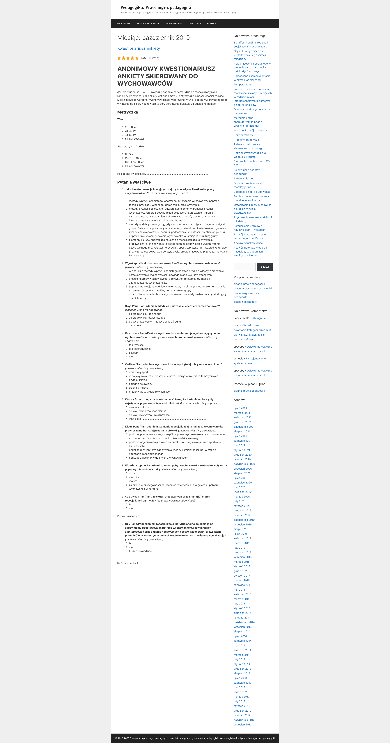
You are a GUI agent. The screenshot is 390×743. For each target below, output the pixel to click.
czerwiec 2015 (242, 584)
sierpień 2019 (242, 529)
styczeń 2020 (242, 505)
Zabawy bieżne (243, 178)
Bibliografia (259, 318)
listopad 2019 (242, 515)
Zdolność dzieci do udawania (252, 191)
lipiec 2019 (240, 533)
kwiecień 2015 (242, 594)
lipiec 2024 (240, 408)
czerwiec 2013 (243, 682)
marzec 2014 (242, 654)
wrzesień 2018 (243, 557)
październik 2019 (244, 519)
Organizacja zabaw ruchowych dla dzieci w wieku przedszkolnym (252, 208)
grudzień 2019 (242, 510)
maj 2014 (239, 645)
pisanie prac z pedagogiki (249, 283)
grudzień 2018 (242, 552)
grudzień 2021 (242, 422)
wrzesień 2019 (243, 524)
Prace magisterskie (130, 563)
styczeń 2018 (242, 566)
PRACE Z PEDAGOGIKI (148, 23)
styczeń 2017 (242, 575)
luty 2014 (239, 659)
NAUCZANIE (194, 23)
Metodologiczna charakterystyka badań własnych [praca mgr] (248, 121)
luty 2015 (239, 603)
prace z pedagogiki (245, 301)
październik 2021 (244, 426)
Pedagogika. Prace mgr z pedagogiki (155, 7)
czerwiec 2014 (243, 640)
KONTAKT (212, 23)
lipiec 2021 (240, 436)
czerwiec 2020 (243, 482)
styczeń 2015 (242, 608)
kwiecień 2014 (242, 650)
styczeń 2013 (242, 705)
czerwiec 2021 (242, 440)
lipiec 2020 (240, 478)
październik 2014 (244, 622)
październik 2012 (244, 719)
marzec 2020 (242, 496)
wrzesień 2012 (243, 724)
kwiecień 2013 (242, 692)
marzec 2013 (242, 696)
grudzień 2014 (242, 612)
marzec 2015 (242, 599)
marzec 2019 (242, 543)
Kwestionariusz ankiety (138, 48)
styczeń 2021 (242, 450)
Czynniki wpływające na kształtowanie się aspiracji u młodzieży (251, 55)
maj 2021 (239, 445)
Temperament (242, 84)
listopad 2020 (242, 459)
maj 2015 (239, 589)
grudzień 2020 (243, 454)
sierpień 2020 (242, 473)
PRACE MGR (124, 23)
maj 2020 (239, 487)
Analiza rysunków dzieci (248, 243)
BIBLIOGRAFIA (174, 23)
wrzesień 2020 (243, 468)
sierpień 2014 (242, 631)
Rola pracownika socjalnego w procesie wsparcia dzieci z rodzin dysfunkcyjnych (252, 67)
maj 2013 (239, 687)
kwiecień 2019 (242, 538)
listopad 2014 (242, 617)
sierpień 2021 (242, 431)
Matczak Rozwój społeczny (250, 130)
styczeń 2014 (242, 664)
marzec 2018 (242, 561)
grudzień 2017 (242, 571)
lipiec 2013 (240, 678)
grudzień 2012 (242, 710)
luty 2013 (239, 701)
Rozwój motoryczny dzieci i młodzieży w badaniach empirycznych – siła (250, 251)
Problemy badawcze (246, 139)
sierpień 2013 (242, 673)
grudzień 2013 (242, 668)
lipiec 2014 (240, 636)
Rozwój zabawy (243, 135)
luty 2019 (239, 547)
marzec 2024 (242, 412)
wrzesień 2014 (243, 626)
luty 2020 (239, 501)
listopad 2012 (242, 715)
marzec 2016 (242, 580)
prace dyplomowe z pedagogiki (253, 288)
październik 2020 (244, 463)
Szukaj (265, 266)
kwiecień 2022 (243, 417)
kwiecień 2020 (243, 491)
